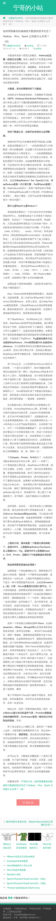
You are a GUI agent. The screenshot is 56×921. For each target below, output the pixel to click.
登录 (10, 897)
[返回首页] (4, 17)
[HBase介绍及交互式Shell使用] (8, 836)
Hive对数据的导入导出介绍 (19, 865)
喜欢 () (29, 802)
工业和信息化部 (14, 911)
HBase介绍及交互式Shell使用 (20, 856)
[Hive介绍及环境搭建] (48, 836)
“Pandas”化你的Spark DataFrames (23, 887)
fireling (30, 45)
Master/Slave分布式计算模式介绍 (41, 823)
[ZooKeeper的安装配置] (21, 836)
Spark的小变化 (14, 874)
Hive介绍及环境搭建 (16, 869)
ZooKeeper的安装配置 (17, 860)
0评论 (38, 48)
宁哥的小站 (26, 781)
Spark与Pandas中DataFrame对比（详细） (27, 883)
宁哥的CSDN (35, 908)
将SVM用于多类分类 (16, 821)
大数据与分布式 (15, 17)
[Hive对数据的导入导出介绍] (34, 836)
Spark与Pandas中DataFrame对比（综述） (27, 878)
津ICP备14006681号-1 (30, 917)
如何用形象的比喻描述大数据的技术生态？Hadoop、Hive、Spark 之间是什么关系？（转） (27, 36)
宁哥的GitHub (20, 908)
